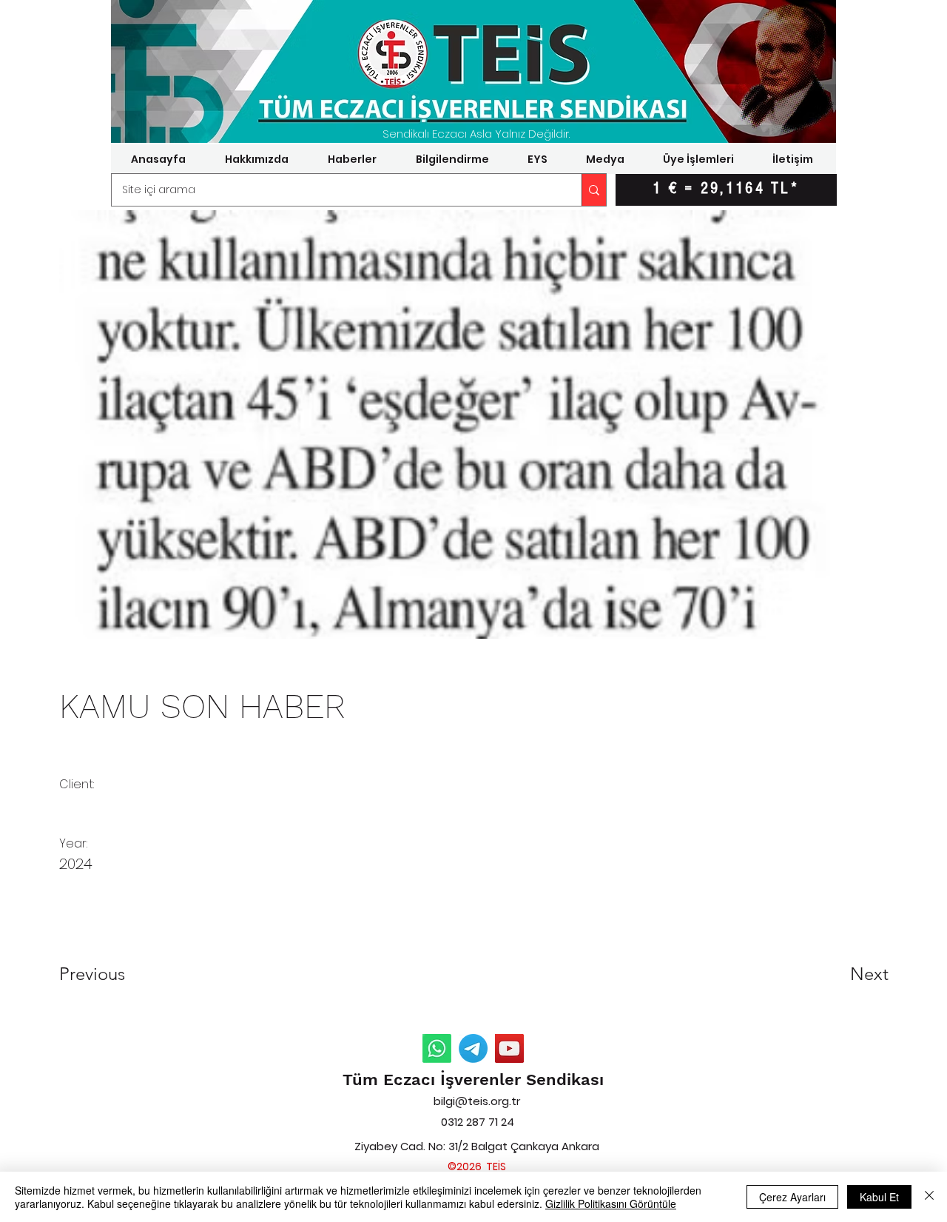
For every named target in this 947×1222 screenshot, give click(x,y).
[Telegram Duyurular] (473, 1048)
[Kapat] (929, 1197)
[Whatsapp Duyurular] (436, 1048)
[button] (256, 159)
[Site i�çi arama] (594, 190)
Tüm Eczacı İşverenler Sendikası (473, 1079)
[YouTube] (509, 1048)
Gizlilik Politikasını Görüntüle (610, 1203)
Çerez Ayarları (792, 1196)
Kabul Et (879, 1196)
